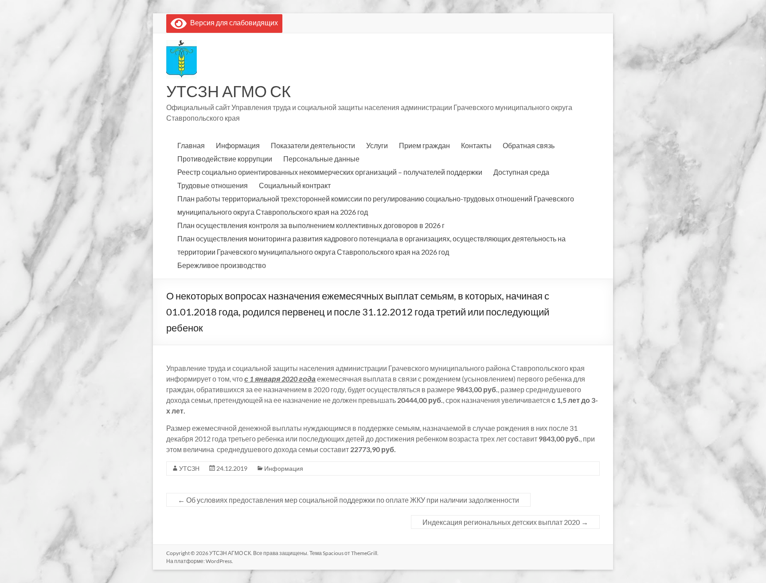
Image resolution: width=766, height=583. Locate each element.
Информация (238, 145)
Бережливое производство (221, 265)
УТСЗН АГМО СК (228, 91)
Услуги (377, 145)
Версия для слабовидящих (232, 22)
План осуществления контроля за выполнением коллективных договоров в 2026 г (311, 225)
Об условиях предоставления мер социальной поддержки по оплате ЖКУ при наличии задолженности (348, 500)
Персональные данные (321, 158)
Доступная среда (521, 172)
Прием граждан (424, 145)
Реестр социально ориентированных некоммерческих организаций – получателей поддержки (329, 172)
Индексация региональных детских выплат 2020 (505, 522)
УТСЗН (189, 468)
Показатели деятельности (313, 145)
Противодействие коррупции (224, 158)
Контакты (476, 145)
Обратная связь (529, 145)
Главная (191, 145)
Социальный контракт (295, 185)
